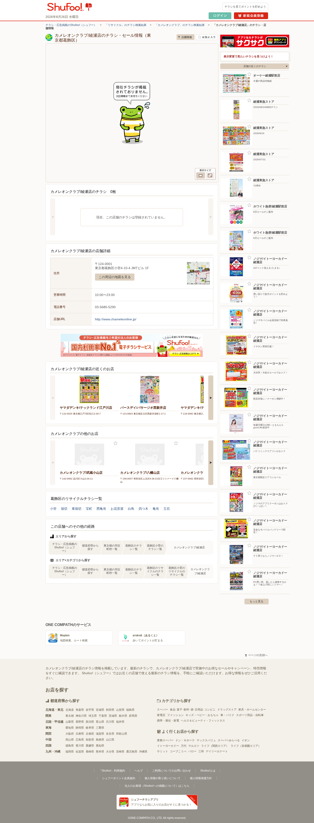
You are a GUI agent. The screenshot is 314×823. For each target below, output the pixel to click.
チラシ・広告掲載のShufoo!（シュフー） (71, 25)
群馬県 (133, 715)
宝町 (89, 508)
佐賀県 (80, 751)
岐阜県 (90, 727)
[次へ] (210, 216)
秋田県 (110, 709)
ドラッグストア (227, 709)
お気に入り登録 (115, 443)
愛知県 (70, 727)
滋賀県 (100, 733)
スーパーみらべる (229, 740)
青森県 (80, 709)
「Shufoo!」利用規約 (112, 770)
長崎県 (90, 751)
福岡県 (70, 751)
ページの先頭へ (256, 655)
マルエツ (193, 745)
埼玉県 (92, 715)
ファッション (175, 715)
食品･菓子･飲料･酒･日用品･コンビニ (192, 709)
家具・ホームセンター (252, 709)
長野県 (80, 721)
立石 (166, 508)
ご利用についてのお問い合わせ (171, 770)
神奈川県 (81, 715)
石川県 (110, 721)
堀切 (64, 508)
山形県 (120, 709)
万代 (183, 745)
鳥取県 (90, 739)
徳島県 (70, 745)
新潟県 (90, 721)
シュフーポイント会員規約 (118, 778)
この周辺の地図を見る (115, 277)
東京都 (70, 715)
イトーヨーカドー (168, 745)
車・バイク (227, 715)
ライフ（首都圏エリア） (246, 745)
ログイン (219, 15)
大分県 (110, 751)
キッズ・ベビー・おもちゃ (202, 715)
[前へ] (52, 216)
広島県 (80, 739)
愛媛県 (90, 745)
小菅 (53, 508)
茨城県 (113, 715)
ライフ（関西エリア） (215, 745)
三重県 (100, 727)
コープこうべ (178, 751)
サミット (162, 751)
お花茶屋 (117, 508)
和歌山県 (121, 733)
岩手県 (90, 709)
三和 (201, 751)
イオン (246, 740)
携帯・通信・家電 (168, 720)
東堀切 (76, 508)
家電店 (161, 715)
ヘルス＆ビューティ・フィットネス (203, 720)
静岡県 (80, 727)
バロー (192, 751)
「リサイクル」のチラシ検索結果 (125, 25)
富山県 (100, 721)
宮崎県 (120, 751)
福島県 (130, 709)
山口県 (110, 739)
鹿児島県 (131, 751)
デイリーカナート (217, 751)
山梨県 (70, 721)
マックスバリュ (206, 740)
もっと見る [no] (256, 601)
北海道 (70, 709)
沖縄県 (143, 751)
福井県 (120, 721)
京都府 (90, 733)
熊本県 (100, 751)
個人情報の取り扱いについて (162, 778)
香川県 (80, 745)
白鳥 (131, 508)
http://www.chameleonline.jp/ (115, 319)
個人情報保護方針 (201, 778)
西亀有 (101, 508)
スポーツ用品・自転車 (250, 715)
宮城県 (100, 709)
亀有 (156, 508)
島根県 (100, 739)
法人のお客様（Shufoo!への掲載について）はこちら (157, 785)
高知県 (100, 745)
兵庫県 (80, 733)
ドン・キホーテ (185, 740)
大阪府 (70, 733)
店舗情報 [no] (185, 37)
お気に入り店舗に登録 (207, 37)
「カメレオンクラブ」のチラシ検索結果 (180, 25)
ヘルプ (138, 770)
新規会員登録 (251, 15)
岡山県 (70, 739)
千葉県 (103, 715)
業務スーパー (165, 740)
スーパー (162, 709)
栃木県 (123, 715)
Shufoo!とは (207, 770)
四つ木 (143, 508)
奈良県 (110, 733)
